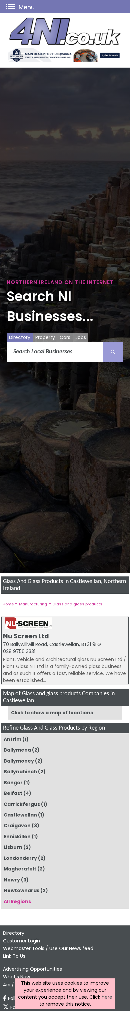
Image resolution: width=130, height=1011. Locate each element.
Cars (65, 337)
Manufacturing (33, 604)
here (107, 997)
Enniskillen (17, 836)
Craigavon (17, 825)
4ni (6, 984)
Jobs (80, 337)
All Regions (17, 901)
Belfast (13, 793)
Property (45, 337)
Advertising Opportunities (32, 969)
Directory (19, 337)
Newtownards (21, 890)
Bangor (13, 782)
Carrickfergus (22, 804)
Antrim (12, 739)
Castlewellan (20, 815)
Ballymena (17, 750)
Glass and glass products (77, 604)
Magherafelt (20, 868)
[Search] (113, 352)
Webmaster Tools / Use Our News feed (48, 948)
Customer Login (21, 940)
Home (8, 604)
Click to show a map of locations (52, 712)
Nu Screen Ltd (26, 636)
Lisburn (13, 847)
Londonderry (20, 858)
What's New (16, 976)
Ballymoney (19, 761)
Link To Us (14, 956)
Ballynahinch (20, 771)
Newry (12, 879)
